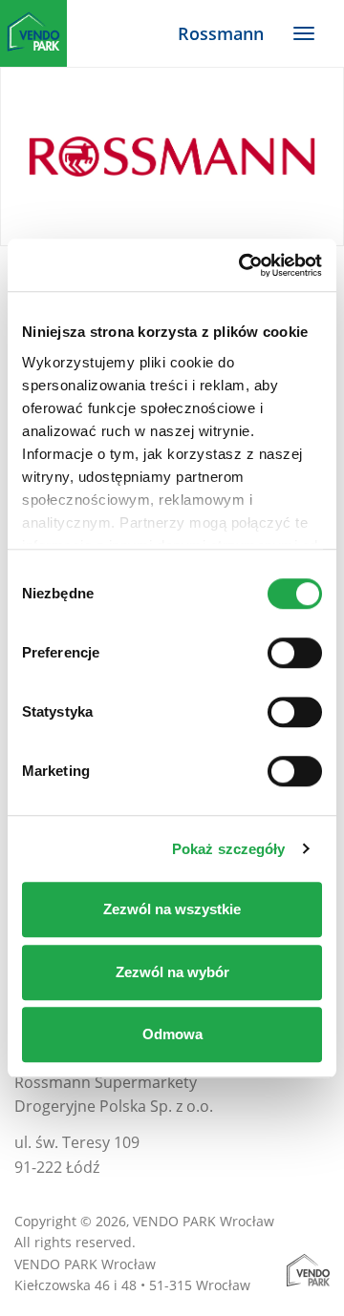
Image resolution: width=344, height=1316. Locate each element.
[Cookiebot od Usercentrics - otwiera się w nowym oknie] (242, 265)
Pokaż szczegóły (229, 849)
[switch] (295, 652)
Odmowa (172, 1034)
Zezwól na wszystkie (172, 909)
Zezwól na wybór (172, 972)
